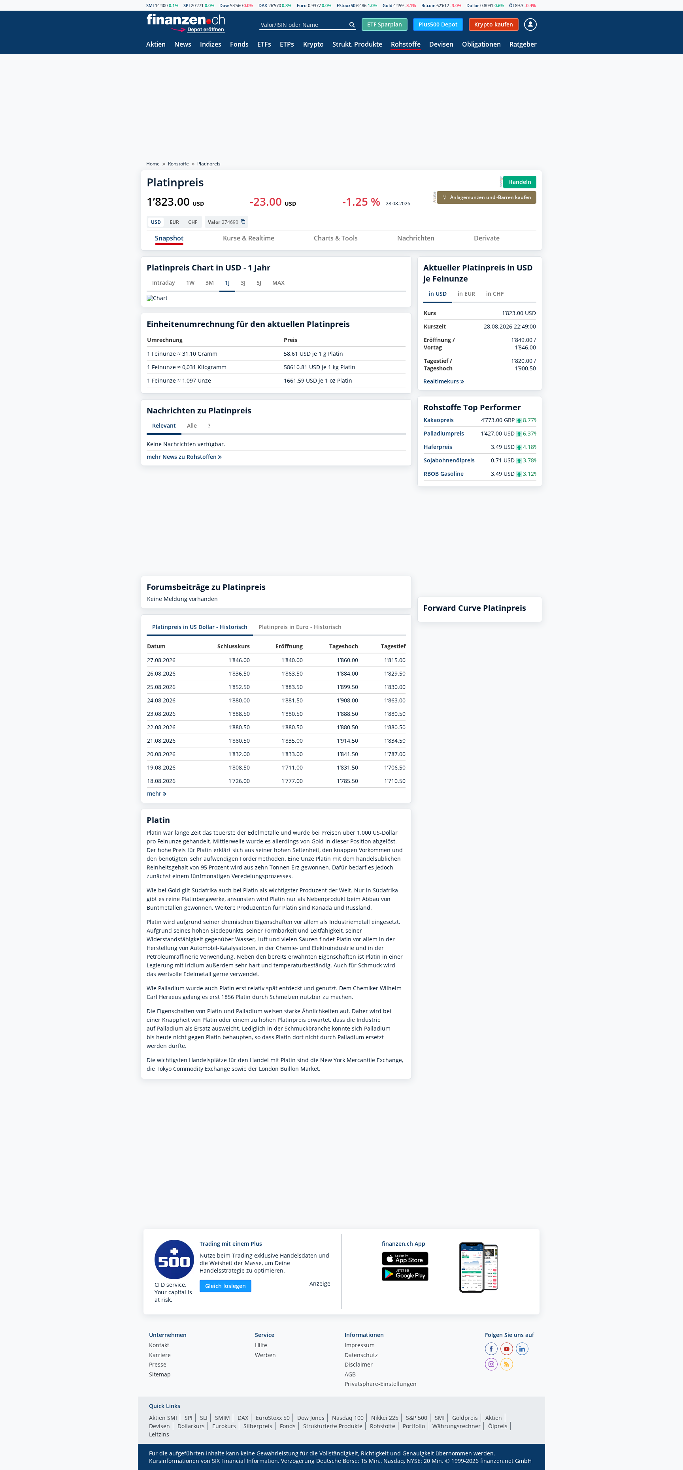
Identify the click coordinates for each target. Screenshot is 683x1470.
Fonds (239, 45)
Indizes (210, 45)
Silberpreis (257, 1426)
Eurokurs (224, 1426)
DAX (262, 5)
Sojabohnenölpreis (449, 460)
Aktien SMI (163, 1417)
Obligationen (481, 45)
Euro (302, 5)
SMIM (222, 1417)
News (182, 45)
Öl (511, 5)
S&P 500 (416, 1417)
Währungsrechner (456, 1426)
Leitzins (159, 1434)
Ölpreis (498, 1426)
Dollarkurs (191, 1426)
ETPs (287, 45)
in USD (438, 293)
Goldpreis (465, 1417)
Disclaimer (359, 1365)
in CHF (495, 293)
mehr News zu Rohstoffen (182, 457)
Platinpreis (209, 163)
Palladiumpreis (444, 433)
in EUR (466, 293)
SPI (186, 5)
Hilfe (261, 1345)
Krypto (313, 45)
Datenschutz (361, 1355)
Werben (265, 1355)
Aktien (156, 45)
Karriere (160, 1355)
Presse (157, 1365)
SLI (204, 1417)
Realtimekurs (441, 381)
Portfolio (414, 1426)
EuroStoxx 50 (273, 1417)
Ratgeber (523, 45)
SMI (150, 5)
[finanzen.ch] (185, 19)
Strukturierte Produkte (332, 1426)
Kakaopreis (439, 420)
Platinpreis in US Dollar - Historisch (199, 627)
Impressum (360, 1345)
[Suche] (352, 25)
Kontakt (159, 1345)
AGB (350, 1375)
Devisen (441, 45)
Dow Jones (311, 1417)
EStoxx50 (346, 5)
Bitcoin (428, 5)
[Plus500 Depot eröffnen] (197, 29)
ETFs (264, 45)
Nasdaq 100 (348, 1417)
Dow (224, 5)
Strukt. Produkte (357, 45)
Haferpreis (438, 447)
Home (153, 163)
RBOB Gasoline (444, 473)
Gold (387, 5)
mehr (155, 793)
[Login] (530, 24)
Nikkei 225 (384, 1417)
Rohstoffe (406, 45)
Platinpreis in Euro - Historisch (300, 627)
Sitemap (160, 1375)
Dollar (472, 5)
